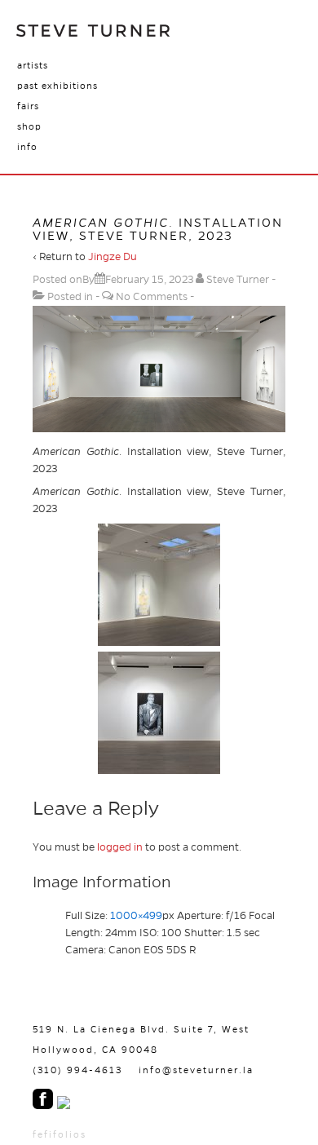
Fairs (28, 106)
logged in (120, 847)
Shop (29, 126)
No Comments (152, 297)
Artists (32, 65)
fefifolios (59, 1134)
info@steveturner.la (196, 1070)
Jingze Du (112, 257)
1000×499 (136, 916)
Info (27, 147)
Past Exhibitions (57, 86)
